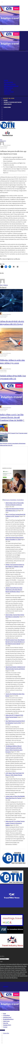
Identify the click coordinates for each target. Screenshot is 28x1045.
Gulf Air (4, 972)
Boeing (2, 968)
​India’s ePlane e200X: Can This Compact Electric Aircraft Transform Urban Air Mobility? (12, 417)
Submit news (6, 1021)
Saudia (21, 975)
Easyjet (20, 968)
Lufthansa (2, 195)
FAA (5, 970)
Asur (22, 966)
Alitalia (19, 966)
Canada (6, 968)
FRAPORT (23, 970)
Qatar (1, 975)
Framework (18, 970)
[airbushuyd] (11, 311)
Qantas (23, 974)
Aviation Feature (3, 146)
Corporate (8, 104)
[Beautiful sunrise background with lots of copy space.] (11, 350)
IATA (14, 972)
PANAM (19, 974)
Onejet (15, 974)
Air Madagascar (8, 966)
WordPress (15, 977)
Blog (25, 966)
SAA (18, 975)
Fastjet (9, 970)
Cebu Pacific (11, 968)
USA (10, 977)
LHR (4, 974)
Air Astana (9, 964)
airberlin (14, 964)
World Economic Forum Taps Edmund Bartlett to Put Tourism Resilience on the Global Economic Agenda (15, 641)
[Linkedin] (3, 115)
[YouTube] (3, 113)
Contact (7, 94)
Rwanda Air (14, 975)
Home (5, 100)
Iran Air (18, 972)
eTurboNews (20, 499)
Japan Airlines (23, 972)
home (4, 1013)
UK (4, 977)
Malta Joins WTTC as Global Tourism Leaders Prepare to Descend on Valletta (15, 823)
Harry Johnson (7, 145)
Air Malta (14, 966)
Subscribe (5, 1023)
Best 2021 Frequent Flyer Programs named (13, 433)
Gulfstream (10, 972)
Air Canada (23, 964)
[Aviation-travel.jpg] (11, 404)
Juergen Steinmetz (6, 314)
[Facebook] (3, 109)
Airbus (18, 964)
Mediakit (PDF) (7, 1025)
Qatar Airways (7, 975)
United (7, 977)
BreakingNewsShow (8, 1019)
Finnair (12, 970)
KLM (1, 974)
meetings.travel (7, 1017)
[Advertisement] (14, 65)
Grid (1, 972)
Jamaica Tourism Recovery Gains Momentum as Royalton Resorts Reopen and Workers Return (14, 589)
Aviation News (3, 370)
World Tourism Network (13, 102)
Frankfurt (21, 186)
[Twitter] (3, 111)
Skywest (25, 975)
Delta (16, 968)
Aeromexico (3, 964)
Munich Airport (9, 974)
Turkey (2, 977)
